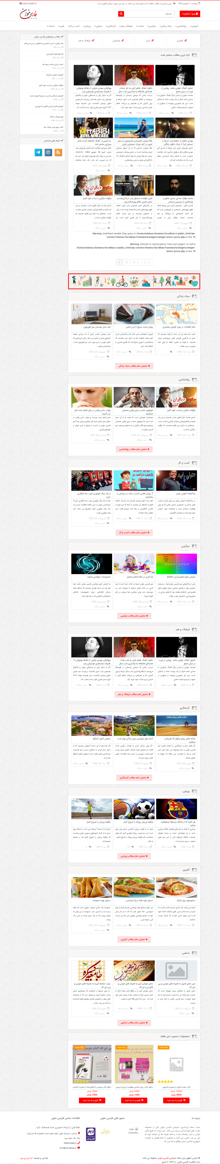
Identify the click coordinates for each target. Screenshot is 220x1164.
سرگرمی (152, 26)
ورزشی (88, 26)
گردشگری (111, 26)
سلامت (141, 26)
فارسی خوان (163, 1158)
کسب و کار (74, 26)
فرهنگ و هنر (126, 26)
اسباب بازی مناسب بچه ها (53, 64)
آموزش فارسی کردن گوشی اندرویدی (49, 106)
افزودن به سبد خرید (174, 1100)
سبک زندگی (166, 26)
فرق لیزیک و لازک (56, 116)
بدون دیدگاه (164, 113)
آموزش (195, 26)
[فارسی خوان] (28, 14)
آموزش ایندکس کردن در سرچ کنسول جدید (46, 95)
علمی (62, 26)
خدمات (51, 26)
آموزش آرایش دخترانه (54, 75)
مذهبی (99, 26)
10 (128, 847)
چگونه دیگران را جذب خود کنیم (51, 85)
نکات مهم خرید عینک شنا (53, 127)
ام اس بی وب (26, 1158)
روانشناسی (182, 26)
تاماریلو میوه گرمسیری (54, 54)
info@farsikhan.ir (68, 1148)
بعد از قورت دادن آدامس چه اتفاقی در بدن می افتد (43, 43)
